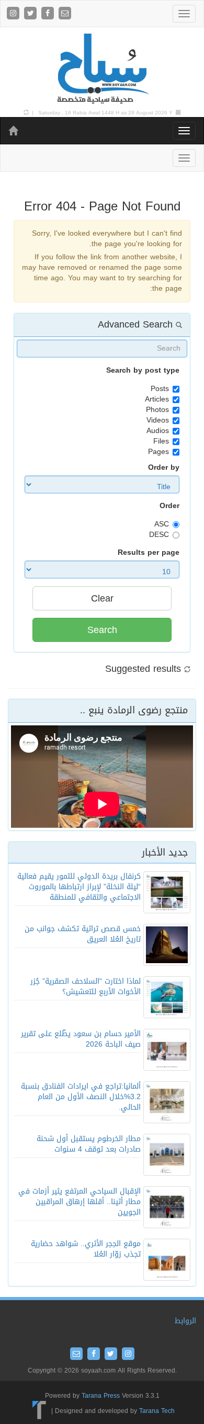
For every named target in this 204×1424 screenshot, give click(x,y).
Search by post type (142, 370)
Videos (157, 420)
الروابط (185, 1321)
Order (169, 506)
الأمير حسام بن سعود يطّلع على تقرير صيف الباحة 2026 (81, 1039)
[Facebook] (49, 14)
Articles (157, 399)
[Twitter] (31, 14)
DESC (159, 535)
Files (161, 441)
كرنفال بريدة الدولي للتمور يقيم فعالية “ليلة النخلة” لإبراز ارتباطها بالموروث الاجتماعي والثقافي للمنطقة (79, 886)
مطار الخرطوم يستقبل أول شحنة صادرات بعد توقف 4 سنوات (89, 1144)
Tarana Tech (157, 1411)
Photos (157, 410)
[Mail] (65, 14)
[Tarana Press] (39, 1411)
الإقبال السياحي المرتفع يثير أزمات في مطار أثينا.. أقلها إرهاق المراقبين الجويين (79, 1201)
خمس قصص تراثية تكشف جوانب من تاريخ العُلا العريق (83, 934)
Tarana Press (101, 1395)
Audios (157, 431)
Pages (158, 452)
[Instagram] (14, 14)
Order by (163, 467)
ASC (161, 524)
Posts (160, 389)
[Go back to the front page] (102, 69)
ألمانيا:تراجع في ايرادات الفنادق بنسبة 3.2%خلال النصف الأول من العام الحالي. (81, 1096)
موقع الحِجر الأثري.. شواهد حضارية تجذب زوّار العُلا (86, 1249)
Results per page (148, 552)
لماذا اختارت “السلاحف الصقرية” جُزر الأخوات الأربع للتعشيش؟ (85, 986)
